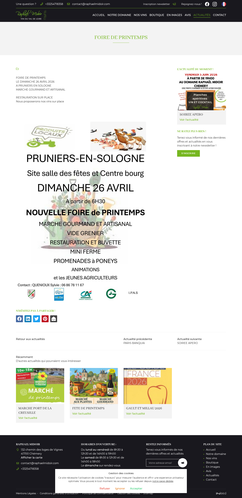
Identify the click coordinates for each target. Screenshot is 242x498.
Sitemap (148, 493)
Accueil (99, 15)
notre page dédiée (162, 481)
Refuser (105, 488)
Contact (219, 15)
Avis (188, 15)
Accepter (136, 488)
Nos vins (140, 15)
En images (174, 15)
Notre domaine (119, 15)
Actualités (201, 15)
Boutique (156, 15)
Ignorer (120, 488)
